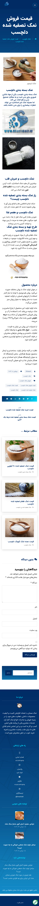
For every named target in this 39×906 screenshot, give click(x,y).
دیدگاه (34, 582)
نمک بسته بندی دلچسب (24, 472)
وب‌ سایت (33, 630)
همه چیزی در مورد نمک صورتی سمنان (18, 875)
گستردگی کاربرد (31, 244)
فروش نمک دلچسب (25, 381)
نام (36, 607)
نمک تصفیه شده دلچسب (28, 390)
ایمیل (35, 618)
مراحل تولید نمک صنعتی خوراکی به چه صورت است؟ (18, 870)
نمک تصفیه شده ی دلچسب (23, 507)
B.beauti (28, 371)
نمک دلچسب (27, 376)
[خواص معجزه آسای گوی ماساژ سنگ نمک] (19, 815)
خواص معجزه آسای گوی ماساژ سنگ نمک (19, 824)
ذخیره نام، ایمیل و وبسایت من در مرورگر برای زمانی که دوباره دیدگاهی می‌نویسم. (20, 647)
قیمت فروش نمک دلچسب (28, 385)
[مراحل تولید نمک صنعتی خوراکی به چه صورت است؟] (19, 836)
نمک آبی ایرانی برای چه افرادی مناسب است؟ (18, 878)
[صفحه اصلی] (36, 39)
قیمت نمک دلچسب (12, 385)
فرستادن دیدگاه (30, 655)
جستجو (8, 673)
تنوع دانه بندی (23, 329)
